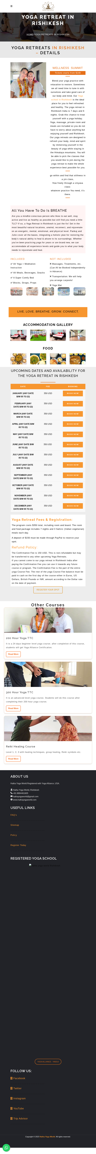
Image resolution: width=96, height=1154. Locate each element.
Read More (13, 654)
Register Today (18, 845)
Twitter (17, 1088)
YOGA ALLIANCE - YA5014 (48, 1062)
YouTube (18, 1108)
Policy (13, 835)
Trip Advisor (20, 1118)
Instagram (19, 1098)
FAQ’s (13, 815)
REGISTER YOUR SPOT (48, 590)
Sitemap (14, 825)
